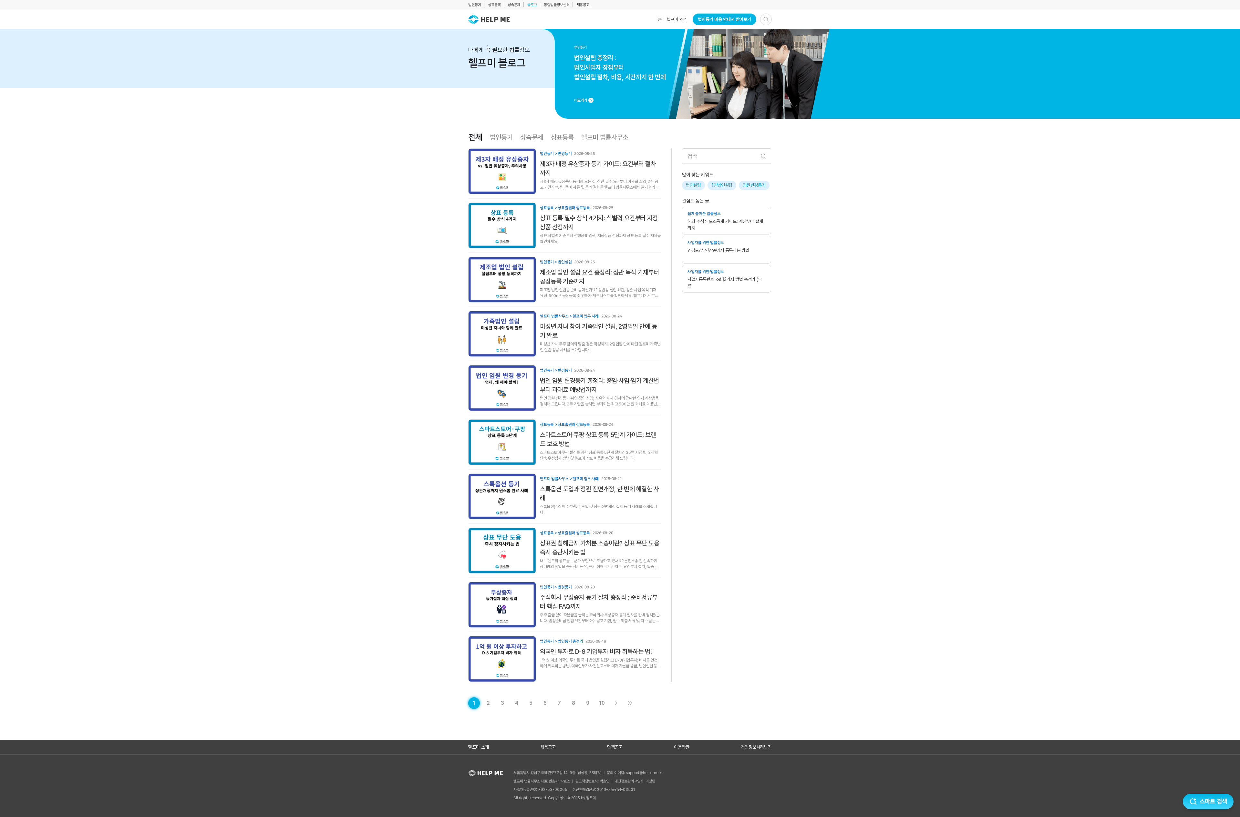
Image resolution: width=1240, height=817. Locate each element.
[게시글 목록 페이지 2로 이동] (616, 703)
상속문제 (514, 5)
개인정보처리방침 (756, 747)
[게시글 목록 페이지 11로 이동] (630, 703)
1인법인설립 (721, 185)
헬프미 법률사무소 (604, 137)
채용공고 (582, 5)
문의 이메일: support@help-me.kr (635, 773)
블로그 (532, 5)
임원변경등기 (754, 185)
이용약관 (681, 747)
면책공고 (615, 747)
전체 (475, 137)
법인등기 (474, 5)
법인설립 (693, 185)
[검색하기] (766, 19)
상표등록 (494, 5)
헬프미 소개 (677, 19)
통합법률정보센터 (557, 5)
